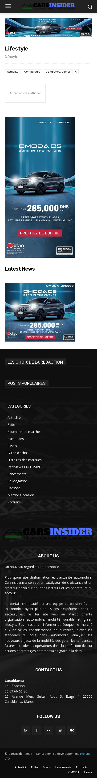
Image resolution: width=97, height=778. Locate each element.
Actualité (12, 71)
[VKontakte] (71, 730)
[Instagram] (60, 730)
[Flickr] (48, 730)
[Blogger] (25, 730)
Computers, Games (58, 71)
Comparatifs (32, 71)
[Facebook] (36, 730)
